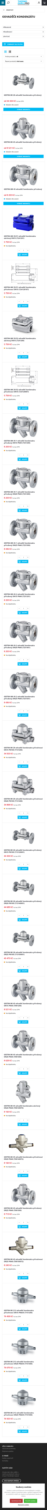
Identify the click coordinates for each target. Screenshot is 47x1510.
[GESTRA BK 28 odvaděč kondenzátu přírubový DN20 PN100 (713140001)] (23, 887)
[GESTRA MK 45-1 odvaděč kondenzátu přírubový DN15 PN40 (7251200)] (23, 426)
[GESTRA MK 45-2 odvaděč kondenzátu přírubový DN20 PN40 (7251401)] (23, 631)
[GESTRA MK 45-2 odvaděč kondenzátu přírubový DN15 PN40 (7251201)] (23, 580)
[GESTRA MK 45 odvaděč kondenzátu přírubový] (23, 175)
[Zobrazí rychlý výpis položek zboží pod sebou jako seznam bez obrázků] (9, 51)
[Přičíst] (28, 250)
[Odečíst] (19, 250)
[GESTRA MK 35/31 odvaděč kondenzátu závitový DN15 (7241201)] (23, 222)
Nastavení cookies (23, 1505)
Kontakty (5, 1461)
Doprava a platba (7, 1451)
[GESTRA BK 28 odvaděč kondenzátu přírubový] (23, 81)
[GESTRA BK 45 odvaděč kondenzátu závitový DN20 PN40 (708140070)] (23, 1091)
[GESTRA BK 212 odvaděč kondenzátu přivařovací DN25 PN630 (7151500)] (23, 1398)
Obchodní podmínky (9, 1449)
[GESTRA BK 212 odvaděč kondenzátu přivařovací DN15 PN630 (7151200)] (23, 1296)
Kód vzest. (20, 61)
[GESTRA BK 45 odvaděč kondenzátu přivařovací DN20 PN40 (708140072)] (23, 1143)
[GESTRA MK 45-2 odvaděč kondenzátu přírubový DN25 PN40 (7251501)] (23, 682)
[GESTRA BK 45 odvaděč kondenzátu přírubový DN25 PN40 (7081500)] (23, 1194)
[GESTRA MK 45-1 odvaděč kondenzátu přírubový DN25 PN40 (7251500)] (23, 529)
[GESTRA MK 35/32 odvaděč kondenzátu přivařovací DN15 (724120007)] (23, 375)
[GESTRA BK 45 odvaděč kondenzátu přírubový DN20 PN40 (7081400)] (23, 1040)
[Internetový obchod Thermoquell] (23, 2)
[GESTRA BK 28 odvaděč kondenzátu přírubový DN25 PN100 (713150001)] (23, 938)
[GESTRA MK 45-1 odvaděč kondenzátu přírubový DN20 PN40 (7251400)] (23, 478)
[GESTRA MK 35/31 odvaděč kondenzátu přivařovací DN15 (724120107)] (23, 273)
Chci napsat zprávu (11, 1481)
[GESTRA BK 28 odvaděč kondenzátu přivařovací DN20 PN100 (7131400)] (23, 785)
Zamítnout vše (16, 1501)
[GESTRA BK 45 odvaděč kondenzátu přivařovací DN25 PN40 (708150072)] (23, 1245)
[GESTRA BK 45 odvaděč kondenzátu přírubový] (23, 128)
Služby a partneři (7, 1458)
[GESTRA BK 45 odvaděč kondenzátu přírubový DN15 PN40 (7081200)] (23, 989)
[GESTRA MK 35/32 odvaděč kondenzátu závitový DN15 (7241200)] (23, 324)
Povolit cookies (30, 1501)
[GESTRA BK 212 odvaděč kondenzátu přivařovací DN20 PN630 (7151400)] (23, 1347)
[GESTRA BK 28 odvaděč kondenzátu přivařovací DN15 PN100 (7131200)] (23, 733)
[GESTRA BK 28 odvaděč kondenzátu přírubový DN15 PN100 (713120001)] (23, 836)
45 (17, 56)
